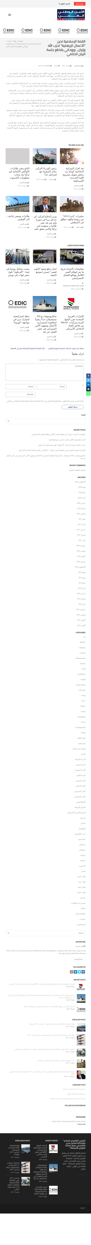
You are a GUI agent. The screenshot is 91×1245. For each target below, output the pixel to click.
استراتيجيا (81, 743)
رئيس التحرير (78, 65)
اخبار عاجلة (79, 3)
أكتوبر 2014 (81, 625)
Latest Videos (80, 685)
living (83, 695)
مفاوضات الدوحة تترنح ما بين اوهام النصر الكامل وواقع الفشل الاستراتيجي (58, 434)
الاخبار (56, 65)
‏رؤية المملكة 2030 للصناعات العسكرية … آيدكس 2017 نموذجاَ (52, 1024)
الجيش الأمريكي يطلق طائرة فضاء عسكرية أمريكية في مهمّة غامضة (49, 1006)
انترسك (82, 818)
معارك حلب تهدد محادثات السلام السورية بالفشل (66, 348)
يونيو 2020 (81, 487)
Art (84, 637)
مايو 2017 (82, 519)
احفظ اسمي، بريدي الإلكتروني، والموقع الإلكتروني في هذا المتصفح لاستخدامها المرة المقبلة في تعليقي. (45, 401)
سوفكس (82, 850)
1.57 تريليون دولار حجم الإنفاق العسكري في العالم (56, 1060)
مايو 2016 (82, 583)
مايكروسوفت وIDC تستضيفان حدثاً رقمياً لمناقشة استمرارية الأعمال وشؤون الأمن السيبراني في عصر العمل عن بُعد (41, 996)
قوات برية (81, 882)
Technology (81, 717)
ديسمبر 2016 (80, 546)
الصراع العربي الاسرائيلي (76, 813)
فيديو (83, 871)
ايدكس (83, 823)
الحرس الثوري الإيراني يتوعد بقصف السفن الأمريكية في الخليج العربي (45, 3)
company (82, 648)
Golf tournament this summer (74, 1089)
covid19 (82, 653)
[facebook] (83, 971)
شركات (82, 855)
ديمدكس (82, 844)
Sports (83, 711)
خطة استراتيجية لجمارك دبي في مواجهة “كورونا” (21, 319)
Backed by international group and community (67, 1098)
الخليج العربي (80, 802)
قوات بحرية (81, 876)
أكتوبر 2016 (81, 556)
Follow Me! (81, 1124)
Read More (78, 959)
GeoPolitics (81, 674)
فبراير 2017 (81, 535)
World (83, 733)
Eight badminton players (76, 1094)
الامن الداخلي (80, 786)
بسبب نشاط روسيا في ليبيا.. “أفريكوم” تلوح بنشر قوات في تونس (17, 271)
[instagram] (71, 971)
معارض (82, 898)
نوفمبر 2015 (81, 615)
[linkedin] (75, 971)
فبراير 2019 (81, 508)
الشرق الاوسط (80, 807)
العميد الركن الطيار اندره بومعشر (73, 285)
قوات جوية (81, 887)
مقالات (82, 908)
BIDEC (82, 642)
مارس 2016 (81, 593)
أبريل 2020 (81, 498)
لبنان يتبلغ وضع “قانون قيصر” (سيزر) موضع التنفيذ (45, 271)
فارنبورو (82, 866)
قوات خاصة (81, 892)
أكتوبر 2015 (81, 620)
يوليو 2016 (81, 572)
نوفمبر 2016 (81, 551)
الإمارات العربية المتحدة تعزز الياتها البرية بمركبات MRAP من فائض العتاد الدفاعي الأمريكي (72, 322)
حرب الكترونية (80, 834)
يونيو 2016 (81, 577)
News (83, 701)
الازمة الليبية (80, 775)
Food (83, 669)
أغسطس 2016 (80, 567)
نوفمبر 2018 (81, 514)
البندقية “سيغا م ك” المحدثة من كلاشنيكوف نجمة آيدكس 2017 (51, 1035)
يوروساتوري (81, 924)
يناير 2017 (81, 540)
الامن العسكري (79, 797)
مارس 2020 (81, 503)
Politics (82, 706)
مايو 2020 (82, 492)
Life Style (82, 690)
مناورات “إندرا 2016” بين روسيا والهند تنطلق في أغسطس (72, 219)
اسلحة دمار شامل (78, 749)
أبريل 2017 (81, 524)
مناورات (82, 919)
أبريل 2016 (81, 588)
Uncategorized (80, 727)
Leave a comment (44, 65)
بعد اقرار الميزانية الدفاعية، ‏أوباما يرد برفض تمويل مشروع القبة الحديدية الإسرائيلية (73, 174)
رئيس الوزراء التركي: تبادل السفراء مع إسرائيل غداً (46, 171)
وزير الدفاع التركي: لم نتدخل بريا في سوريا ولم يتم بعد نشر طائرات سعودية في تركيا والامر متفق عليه (45, 222)
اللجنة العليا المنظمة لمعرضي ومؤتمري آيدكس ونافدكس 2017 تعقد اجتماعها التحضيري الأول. (42, 1072)
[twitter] (79, 971)
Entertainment (80, 658)
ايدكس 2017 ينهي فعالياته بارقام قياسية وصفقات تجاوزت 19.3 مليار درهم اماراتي (44, 1049)
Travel (83, 722)
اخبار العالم (81, 738)
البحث (83, 415)
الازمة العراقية (80, 759)
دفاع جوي (81, 839)
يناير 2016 (81, 604)
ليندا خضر (52, 179)
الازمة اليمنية (80, 765)
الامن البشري (80, 781)
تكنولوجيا (82, 828)
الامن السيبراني (79, 791)
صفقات (82, 860)
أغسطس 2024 (80, 482)
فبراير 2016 (81, 599)
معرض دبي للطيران (78, 903)
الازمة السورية (80, 770)
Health (83, 679)
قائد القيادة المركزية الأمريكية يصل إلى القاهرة (28, 348)
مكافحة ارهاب (80, 914)
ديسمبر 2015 (80, 609)
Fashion (82, 664)
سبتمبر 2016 (80, 562)
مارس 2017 (81, 530)
